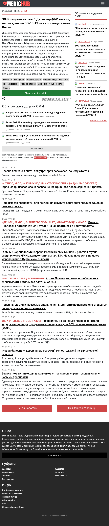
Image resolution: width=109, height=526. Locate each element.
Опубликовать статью (12, 490)
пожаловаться (40, 157)
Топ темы (6, 476)
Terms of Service (9, 497)
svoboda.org (84, 24)
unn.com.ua (84, 41)
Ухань (7, 88)
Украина (43, 84)
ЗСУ (37, 320)
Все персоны (60, 476)
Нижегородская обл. (72, 222)
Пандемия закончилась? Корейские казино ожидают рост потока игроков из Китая (91, 91)
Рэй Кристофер (29, 84)
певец (23, 278)
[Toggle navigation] (103, 3)
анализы (9, 278)
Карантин (59, 472)
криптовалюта (37, 222)
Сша (52, 84)
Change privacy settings (13, 507)
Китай (60, 84)
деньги (8, 222)
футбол (8, 183)
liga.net (23, 11)
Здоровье (6, 469)
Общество (59, 469)
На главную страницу (81, 408)
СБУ (5, 320)
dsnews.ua (83, 100)
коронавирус (51, 80)
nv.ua (81, 83)
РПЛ (18, 183)
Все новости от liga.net (55, 98)
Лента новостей (27, 408)
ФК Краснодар (34, 183)
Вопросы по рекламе (12, 493)
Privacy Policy (8, 500)
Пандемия (19, 80)
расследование (11, 84)
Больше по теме (98, 120)
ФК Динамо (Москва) (83, 183)
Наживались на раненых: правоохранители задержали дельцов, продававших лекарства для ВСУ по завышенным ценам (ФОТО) (54, 324)
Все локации (8, 479)
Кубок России (56, 183)
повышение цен (22, 320)
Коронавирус (8, 472)
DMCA (5, 504)
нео (52, 222)
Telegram (64, 80)
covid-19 (8, 80)
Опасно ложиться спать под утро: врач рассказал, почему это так (45, 171)
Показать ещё (36, 148)
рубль (20, 222)
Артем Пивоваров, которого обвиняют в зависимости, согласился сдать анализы (50, 280)
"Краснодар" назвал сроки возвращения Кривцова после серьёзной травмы (52, 187)
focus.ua (82, 62)
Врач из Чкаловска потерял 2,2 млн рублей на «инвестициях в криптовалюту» (50, 224)
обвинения (37, 278)
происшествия (34, 80)
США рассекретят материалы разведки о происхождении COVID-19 (91, 31)
